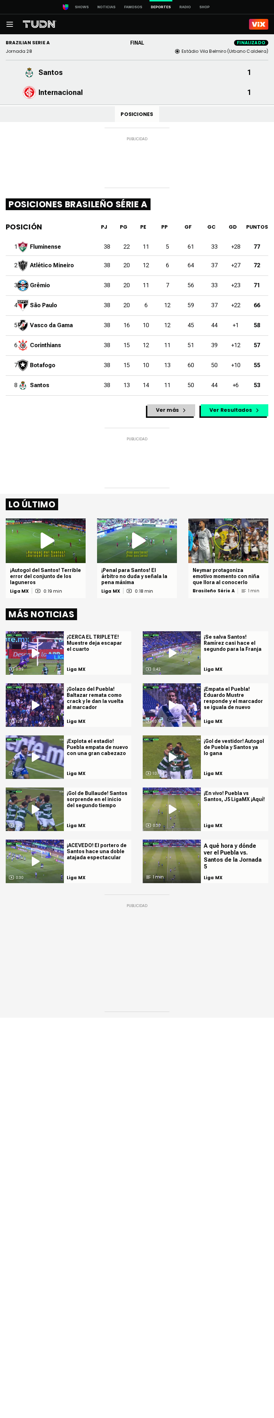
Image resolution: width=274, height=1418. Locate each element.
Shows (82, 7)
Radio (185, 7)
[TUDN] (39, 24)
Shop (204, 7)
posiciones (137, 114)
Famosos (133, 7)
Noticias (106, 7)
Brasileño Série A (214, 591)
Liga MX (19, 591)
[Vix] (258, 24)
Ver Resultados (230, 410)
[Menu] (9, 24)
